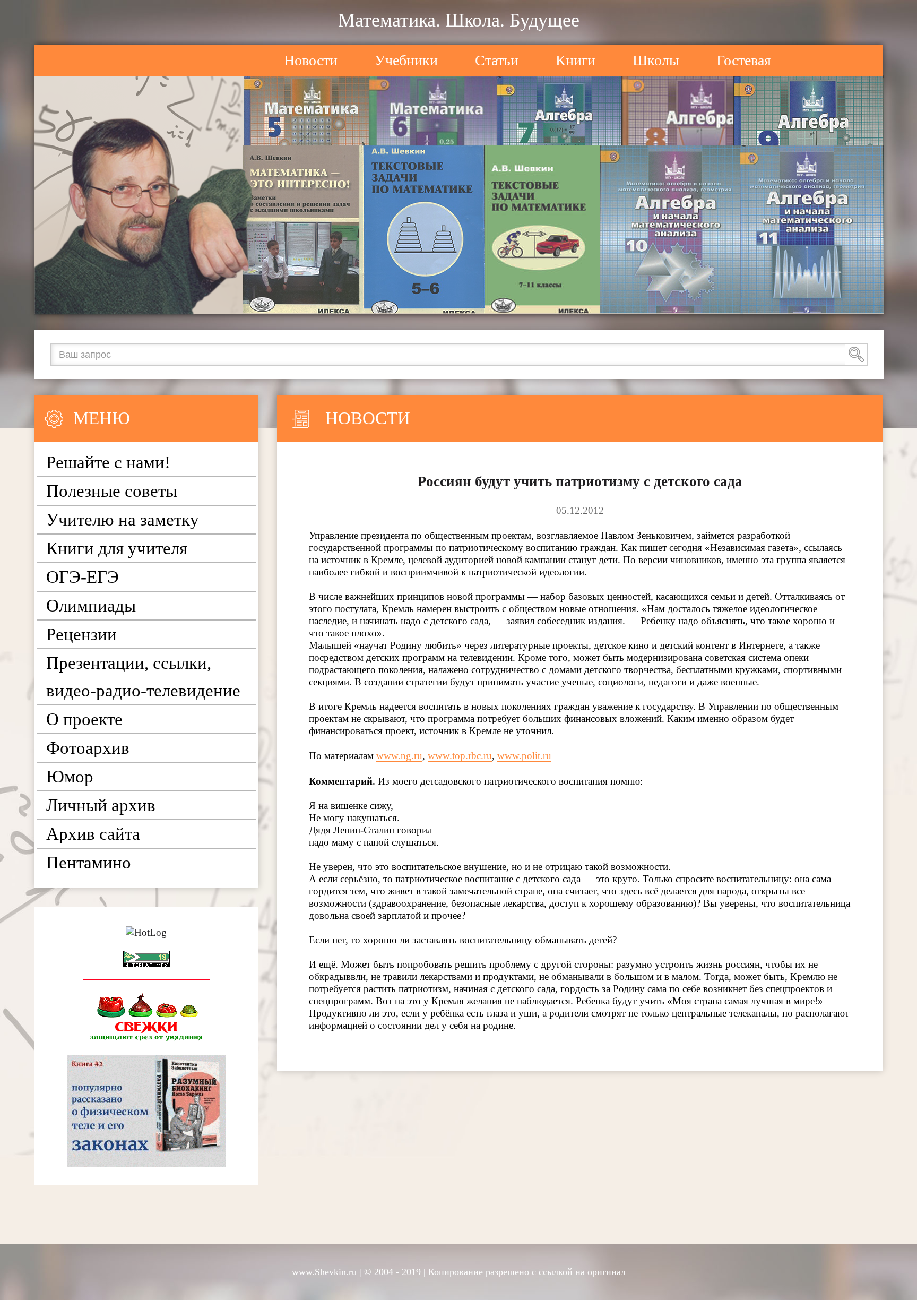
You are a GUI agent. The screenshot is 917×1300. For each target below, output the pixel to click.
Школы (656, 60)
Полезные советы (111, 491)
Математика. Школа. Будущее (458, 20)
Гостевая (743, 60)
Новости (311, 60)
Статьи (496, 60)
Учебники (406, 60)
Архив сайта (93, 833)
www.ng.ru (399, 755)
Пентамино (88, 862)
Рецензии (81, 634)
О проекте (84, 719)
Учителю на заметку (122, 519)
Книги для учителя (116, 548)
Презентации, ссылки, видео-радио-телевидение (143, 676)
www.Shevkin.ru (324, 1272)
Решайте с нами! (108, 462)
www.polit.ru (524, 755)
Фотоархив (87, 747)
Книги (575, 60)
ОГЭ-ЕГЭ (82, 577)
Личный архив (100, 805)
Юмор (69, 776)
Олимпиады (91, 605)
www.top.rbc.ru (460, 755)
